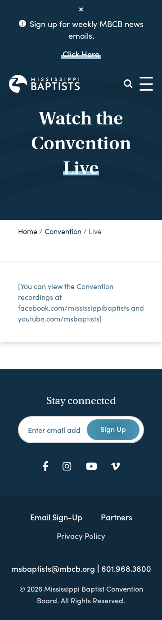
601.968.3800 (126, 569)
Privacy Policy (81, 535)
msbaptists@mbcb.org (53, 569)
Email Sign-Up (56, 517)
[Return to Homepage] (44, 84)
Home (27, 231)
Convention (63, 231)
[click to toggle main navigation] (146, 84)
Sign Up (113, 429)
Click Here (81, 54)
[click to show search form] (128, 83)
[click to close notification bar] (81, 9)
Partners (116, 517)
